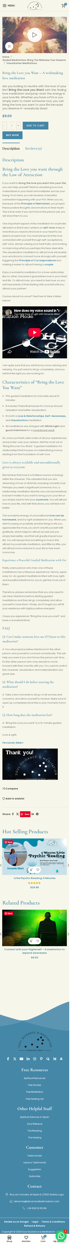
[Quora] (48, 1058)
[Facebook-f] (8, 1058)
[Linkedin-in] (28, 1058)
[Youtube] (21, 1058)
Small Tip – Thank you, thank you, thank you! (35, 878)
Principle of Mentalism (35, 203)
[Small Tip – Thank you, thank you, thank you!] (34, 856)
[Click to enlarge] (9, 46)
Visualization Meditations (21, 63)
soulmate (42, 499)
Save (27, 814)
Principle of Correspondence (37, 260)
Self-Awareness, (55, 416)
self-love (49, 227)
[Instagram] (34, 1058)
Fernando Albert (12, 742)
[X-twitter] (14, 1058)
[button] (31, 870)
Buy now (12, 135)
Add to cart (35, 125)
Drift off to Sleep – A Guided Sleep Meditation (34, 949)
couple (48, 264)
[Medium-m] (54, 1058)
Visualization (19, 420)
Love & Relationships (31, 416)
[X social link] (17, 814)
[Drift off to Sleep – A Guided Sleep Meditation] (34, 928)
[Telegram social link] (37, 814)
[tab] (11, 148)
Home (5, 56)
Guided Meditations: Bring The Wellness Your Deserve (34, 60)
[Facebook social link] (13, 814)
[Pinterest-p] (41, 1058)
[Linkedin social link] (32, 814)
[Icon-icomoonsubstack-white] (61, 1058)
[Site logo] (34, 5)
